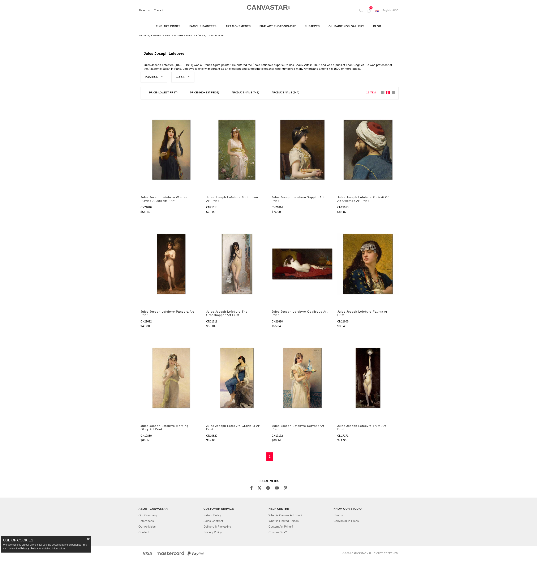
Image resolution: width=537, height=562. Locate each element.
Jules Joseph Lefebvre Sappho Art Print (298, 199)
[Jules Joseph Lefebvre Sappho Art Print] (302, 150)
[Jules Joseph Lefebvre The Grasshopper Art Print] (237, 264)
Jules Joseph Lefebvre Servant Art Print (298, 427)
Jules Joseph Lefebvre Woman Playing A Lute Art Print (164, 199)
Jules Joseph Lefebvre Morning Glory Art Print (164, 427)
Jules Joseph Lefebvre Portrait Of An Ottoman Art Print (363, 199)
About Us (144, 10)
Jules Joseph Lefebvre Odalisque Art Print (300, 313)
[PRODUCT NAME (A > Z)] (245, 93)
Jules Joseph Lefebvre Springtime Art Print (232, 199)
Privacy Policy (212, 532)
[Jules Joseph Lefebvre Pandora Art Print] (171, 264)
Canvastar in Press (346, 521)
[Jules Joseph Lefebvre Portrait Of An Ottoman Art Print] (368, 150)
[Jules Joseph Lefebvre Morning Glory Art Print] (171, 378)
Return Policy (212, 515)
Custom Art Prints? (280, 526)
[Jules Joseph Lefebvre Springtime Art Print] (237, 150)
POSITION (152, 77)
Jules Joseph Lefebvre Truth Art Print (361, 427)
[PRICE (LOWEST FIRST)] (163, 93)
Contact (158, 10)
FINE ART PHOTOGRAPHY (277, 26)
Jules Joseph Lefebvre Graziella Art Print (233, 427)
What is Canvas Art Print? (285, 515)
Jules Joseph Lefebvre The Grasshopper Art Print (227, 313)
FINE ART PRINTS (168, 26)
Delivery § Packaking (217, 526)
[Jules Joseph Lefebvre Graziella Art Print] (237, 378)
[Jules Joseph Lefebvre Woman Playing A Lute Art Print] (171, 150)
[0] (368, 10)
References (146, 521)
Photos (338, 515)
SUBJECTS (312, 26)
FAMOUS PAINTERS (203, 26)
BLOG (377, 26)
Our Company (147, 515)
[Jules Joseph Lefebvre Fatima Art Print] (368, 264)
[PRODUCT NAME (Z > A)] (285, 93)
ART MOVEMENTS (238, 26)
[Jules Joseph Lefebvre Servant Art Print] (302, 378)
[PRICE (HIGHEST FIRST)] (204, 93)
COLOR (181, 77)
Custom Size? (277, 532)
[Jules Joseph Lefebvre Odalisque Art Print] (302, 264)
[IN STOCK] (308, 92)
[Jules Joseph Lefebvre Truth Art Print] (368, 378)
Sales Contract (213, 521)
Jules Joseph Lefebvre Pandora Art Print (167, 313)
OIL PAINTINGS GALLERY (346, 26)
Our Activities (147, 526)
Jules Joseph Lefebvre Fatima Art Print (362, 313)
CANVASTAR (268, 7)
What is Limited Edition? (284, 521)
